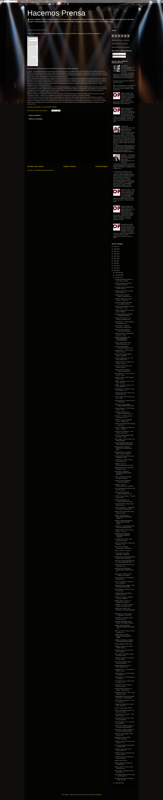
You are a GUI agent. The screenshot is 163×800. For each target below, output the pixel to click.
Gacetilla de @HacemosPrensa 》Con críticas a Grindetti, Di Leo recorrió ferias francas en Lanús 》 (128, 68)
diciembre (118, 272)
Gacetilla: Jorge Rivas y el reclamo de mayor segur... (124, 658)
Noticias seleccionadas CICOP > (124, 708)
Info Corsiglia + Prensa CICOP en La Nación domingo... (125, 439)
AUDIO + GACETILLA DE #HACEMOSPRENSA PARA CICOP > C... (123, 517)
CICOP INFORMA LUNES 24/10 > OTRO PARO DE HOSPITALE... (124, 443)
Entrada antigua (101, 166)
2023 (115, 253)
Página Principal (69, 166)
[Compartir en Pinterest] (59, 111)
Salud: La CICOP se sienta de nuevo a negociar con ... (125, 631)
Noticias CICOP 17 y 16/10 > (123, 550)
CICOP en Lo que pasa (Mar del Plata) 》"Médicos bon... (123, 420)
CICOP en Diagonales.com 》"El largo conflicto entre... (124, 358)
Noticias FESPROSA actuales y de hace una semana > (124, 711)
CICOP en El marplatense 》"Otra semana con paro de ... (124, 432)
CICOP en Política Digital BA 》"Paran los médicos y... (123, 481)
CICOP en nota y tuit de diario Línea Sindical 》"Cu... (125, 742)
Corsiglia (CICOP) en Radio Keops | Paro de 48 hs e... (124, 504)
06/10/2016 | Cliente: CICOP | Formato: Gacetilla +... (123, 738)
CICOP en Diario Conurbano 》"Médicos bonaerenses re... (123, 370)
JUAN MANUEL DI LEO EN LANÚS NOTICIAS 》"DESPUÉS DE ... (124, 697)
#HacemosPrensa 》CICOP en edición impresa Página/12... (123, 452)
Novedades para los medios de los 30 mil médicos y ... (124, 650)
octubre (117, 277)
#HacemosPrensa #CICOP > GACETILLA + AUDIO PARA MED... (123, 448)
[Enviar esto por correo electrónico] (52, 111)
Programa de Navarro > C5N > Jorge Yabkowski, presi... (125, 693)
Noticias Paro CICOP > (121, 760)
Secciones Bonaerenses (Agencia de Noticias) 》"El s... (125, 543)
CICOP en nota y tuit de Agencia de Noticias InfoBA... (124, 753)
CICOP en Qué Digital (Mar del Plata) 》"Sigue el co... (125, 424)
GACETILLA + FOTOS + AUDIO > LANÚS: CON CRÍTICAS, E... (124, 605)
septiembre (118, 783)
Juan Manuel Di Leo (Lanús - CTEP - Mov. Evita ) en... (125, 715)
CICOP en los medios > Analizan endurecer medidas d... (124, 597)
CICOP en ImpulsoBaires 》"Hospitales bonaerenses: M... (124, 347)
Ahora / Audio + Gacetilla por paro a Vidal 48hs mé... (124, 771)
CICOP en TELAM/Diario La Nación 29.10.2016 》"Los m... (124, 307)
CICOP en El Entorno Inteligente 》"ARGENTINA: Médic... (123, 314)
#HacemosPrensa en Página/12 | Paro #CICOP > (124, 763)
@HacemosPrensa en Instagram (121, 47)
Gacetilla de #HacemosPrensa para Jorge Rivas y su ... (124, 565)
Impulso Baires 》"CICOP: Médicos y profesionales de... (124, 322)
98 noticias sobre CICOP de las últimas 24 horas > (123, 366)
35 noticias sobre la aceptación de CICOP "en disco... (124, 287)
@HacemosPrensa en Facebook (120, 40)
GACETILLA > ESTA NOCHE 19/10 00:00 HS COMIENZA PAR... (124, 526)
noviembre (118, 275)
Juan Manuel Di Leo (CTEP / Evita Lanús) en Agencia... (124, 718)
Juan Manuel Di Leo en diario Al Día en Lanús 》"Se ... (124, 681)
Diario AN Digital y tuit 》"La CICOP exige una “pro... (124, 722)
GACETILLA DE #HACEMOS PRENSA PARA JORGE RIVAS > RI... (125, 570)
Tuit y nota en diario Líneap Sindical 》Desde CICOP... (124, 745)
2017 (115, 268)
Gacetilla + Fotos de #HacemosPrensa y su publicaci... (125, 485)
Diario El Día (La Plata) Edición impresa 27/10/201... (123, 354)
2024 (115, 251)
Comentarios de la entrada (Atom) (44, 170)
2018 (115, 265)
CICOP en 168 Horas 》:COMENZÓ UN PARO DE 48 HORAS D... (124, 508)
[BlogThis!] (54, 111)
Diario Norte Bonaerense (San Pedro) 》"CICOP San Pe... (125, 775)
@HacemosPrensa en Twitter (120, 43)
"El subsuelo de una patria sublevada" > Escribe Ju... (123, 553)
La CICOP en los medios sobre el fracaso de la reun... (124, 618)
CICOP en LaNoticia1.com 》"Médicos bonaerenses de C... (124, 412)
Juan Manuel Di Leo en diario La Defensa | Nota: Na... (123, 593)
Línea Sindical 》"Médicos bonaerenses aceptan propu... (123, 326)
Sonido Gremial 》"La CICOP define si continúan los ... (124, 674)
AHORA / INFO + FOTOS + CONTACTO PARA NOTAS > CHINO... (123, 636)
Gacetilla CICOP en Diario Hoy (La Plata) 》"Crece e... (124, 530)
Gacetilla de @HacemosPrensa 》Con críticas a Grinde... (124, 280)
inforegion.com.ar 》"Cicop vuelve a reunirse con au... (124, 670)
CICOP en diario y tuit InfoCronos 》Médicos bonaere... (125, 757)
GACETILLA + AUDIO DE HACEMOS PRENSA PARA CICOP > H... (123, 473)
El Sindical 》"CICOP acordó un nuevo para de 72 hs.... (123, 416)
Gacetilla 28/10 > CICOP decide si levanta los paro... (124, 351)
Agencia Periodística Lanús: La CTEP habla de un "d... (123, 666)
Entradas (116, 54)
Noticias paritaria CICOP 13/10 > (124, 644)
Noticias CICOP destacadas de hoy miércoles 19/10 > (124, 512)
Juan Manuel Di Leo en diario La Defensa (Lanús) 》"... (123, 685)
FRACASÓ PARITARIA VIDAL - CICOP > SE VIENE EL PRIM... (124, 622)
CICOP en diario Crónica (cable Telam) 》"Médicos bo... (123, 299)
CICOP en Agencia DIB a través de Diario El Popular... (124, 311)
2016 (115, 270)
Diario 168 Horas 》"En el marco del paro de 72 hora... (124, 374)
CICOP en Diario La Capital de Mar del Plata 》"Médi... (124, 334)
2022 (115, 256)
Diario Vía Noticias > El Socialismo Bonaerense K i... (124, 578)
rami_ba (84, 794)
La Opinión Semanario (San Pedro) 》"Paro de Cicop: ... (124, 779)
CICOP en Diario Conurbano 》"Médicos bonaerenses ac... (124, 330)
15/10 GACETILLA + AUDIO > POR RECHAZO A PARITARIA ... (124, 586)
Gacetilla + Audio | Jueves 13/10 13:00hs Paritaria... (123, 647)
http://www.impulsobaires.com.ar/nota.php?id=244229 (41, 107)
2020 (115, 261)
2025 (115, 249)
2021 (115, 258)
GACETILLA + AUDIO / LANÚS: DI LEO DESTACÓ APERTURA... (124, 726)
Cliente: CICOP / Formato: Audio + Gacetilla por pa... (124, 767)
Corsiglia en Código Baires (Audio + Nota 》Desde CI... (124, 704)
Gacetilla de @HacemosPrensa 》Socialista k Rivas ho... (124, 284)
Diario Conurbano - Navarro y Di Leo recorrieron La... (124, 590)
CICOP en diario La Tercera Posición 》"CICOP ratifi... (125, 401)
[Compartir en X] (56, 111)
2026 (115, 246)
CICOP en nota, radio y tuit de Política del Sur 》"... (123, 749)
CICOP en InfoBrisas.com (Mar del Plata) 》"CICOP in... (124, 428)
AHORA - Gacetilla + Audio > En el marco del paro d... (124, 382)
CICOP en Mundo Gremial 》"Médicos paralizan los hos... (124, 493)
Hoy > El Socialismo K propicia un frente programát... (124, 582)
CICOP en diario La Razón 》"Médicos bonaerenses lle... (124, 295)
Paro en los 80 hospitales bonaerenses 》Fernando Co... (124, 547)
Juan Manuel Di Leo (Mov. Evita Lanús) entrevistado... (123, 539)
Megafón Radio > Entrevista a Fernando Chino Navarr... (123, 601)
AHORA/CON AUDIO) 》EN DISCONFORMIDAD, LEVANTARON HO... (122, 339)
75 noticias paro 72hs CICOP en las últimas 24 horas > (124, 393)
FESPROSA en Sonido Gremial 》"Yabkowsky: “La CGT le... (123, 614)
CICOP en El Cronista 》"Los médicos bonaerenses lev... (123, 318)
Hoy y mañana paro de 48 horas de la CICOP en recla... (125, 489)
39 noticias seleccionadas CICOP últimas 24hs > (124, 734)
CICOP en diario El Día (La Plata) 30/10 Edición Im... (124, 291)
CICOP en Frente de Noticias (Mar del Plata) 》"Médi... (124, 436)
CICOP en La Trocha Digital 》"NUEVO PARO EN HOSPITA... (125, 405)
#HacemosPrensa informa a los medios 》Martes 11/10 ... (123, 689)
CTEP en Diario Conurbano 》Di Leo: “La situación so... (125, 701)
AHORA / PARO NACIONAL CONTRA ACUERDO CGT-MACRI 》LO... (125, 627)
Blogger (99, 794)
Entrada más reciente (35, 166)
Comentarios (117, 56)
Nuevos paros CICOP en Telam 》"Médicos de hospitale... (123, 574)
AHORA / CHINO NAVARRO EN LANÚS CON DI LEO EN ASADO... (123, 522)
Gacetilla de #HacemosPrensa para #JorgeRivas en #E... (124, 456)
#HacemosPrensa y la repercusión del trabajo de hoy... (124, 468)
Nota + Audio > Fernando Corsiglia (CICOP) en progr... (124, 654)
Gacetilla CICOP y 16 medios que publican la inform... (124, 362)
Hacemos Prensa (56, 13)
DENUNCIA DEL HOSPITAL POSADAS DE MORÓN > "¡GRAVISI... (122, 535)
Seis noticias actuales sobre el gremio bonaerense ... (123, 662)
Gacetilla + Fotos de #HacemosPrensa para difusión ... (125, 464)
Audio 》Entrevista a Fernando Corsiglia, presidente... (123, 477)
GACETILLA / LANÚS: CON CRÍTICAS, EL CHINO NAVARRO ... (125, 610)
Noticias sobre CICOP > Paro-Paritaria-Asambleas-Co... (123, 343)
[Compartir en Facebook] (58, 111)
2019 (115, 263)
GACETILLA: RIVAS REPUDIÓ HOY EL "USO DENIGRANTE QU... (125, 561)
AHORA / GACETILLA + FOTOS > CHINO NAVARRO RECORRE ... (124, 640)
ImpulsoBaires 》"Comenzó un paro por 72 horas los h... (124, 389)
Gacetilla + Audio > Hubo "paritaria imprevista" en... (124, 378)
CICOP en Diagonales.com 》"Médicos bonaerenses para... (124, 500)
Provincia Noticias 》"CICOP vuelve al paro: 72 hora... (125, 409)
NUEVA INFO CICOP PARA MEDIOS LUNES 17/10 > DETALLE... (125, 557)
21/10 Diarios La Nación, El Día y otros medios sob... (124, 460)
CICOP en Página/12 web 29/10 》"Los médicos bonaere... (123, 303)
